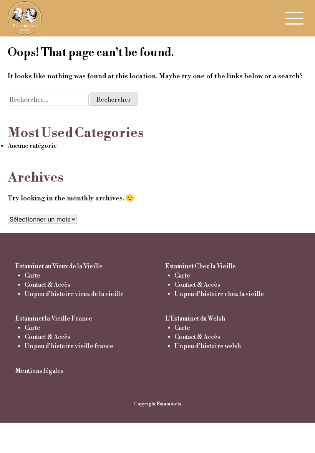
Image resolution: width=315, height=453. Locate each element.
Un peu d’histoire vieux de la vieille (74, 294)
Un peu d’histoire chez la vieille (219, 294)
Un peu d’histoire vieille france (69, 346)
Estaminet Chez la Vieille (200, 266)
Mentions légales (39, 371)
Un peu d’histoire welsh (207, 346)
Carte (32, 275)
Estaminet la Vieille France (53, 318)
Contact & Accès (47, 285)
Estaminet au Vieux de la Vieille (59, 266)
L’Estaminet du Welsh (195, 318)
